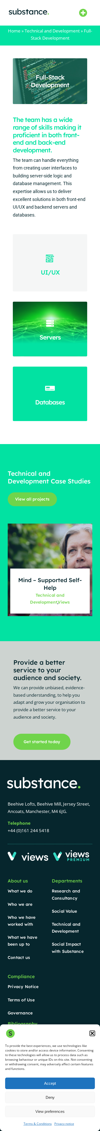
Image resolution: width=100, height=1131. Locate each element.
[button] (92, 1033)
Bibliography (22, 1024)
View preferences (50, 1111)
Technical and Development (52, 31)
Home (14, 31)
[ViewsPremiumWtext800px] (72, 851)
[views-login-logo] (28, 854)
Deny (50, 1097)
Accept (50, 1083)
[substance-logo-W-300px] (43, 778)
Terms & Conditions (38, 1124)
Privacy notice (64, 1124)
